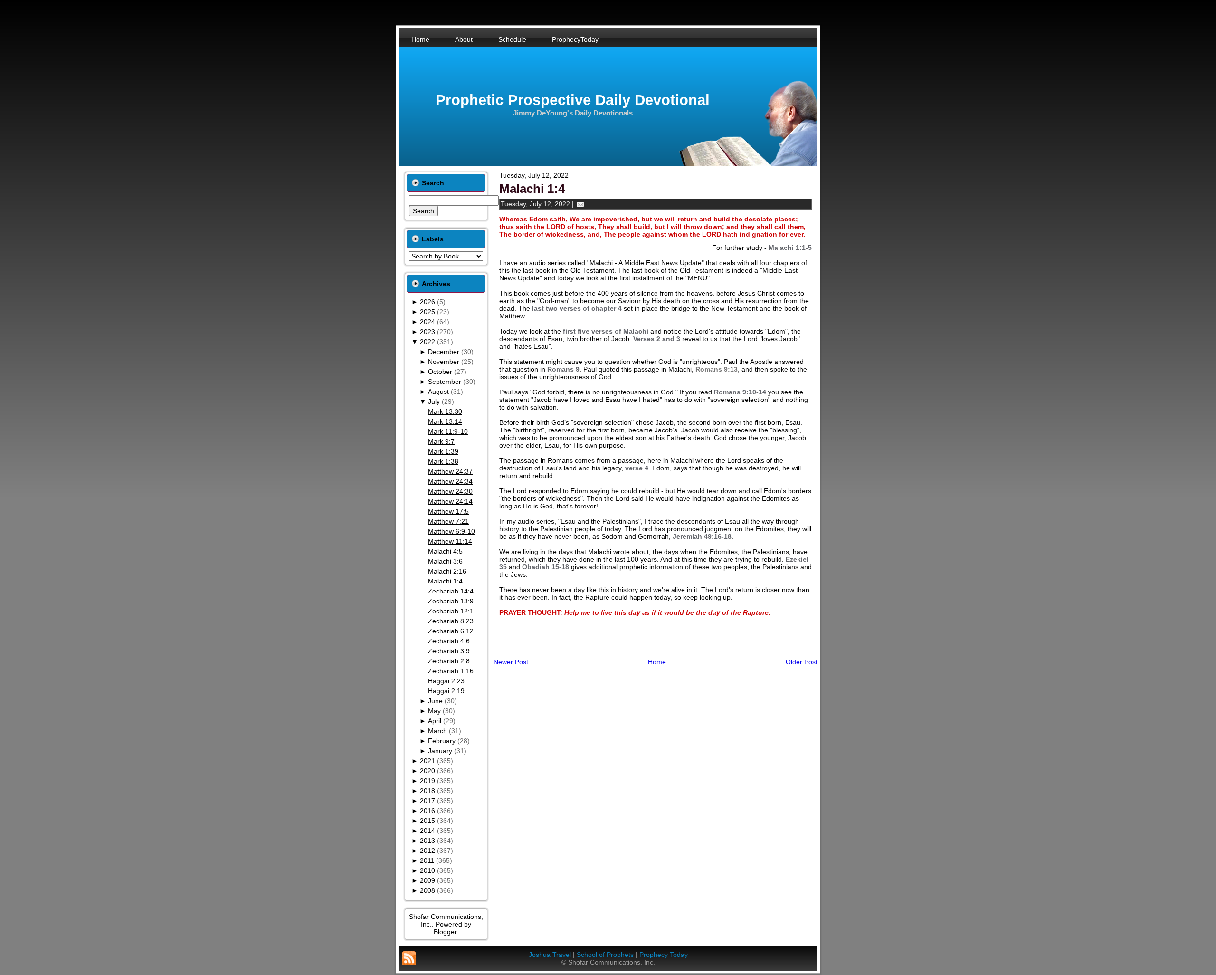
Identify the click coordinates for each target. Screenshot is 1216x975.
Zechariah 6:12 (451, 631)
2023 (427, 331)
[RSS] (409, 958)
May (434, 711)
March (437, 731)
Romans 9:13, (717, 369)
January (440, 751)
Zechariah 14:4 (451, 591)
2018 (427, 790)
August (438, 391)
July (434, 401)
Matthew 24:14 (450, 501)
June (435, 701)
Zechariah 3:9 (449, 651)
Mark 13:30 (445, 411)
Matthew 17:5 (448, 511)
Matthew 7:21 (448, 521)
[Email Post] (580, 204)
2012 (427, 850)
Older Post (801, 662)
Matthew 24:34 (450, 481)
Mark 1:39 (443, 451)
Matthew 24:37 (450, 471)
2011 (427, 860)
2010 (427, 870)
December (443, 351)
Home (657, 662)
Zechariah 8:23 (451, 621)
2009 (427, 880)
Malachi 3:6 (445, 561)
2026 (427, 302)
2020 (427, 770)
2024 (427, 321)
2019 (427, 780)
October (440, 371)
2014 (427, 830)
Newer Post (511, 662)
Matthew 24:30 (450, 491)
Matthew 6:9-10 (451, 531)
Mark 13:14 (445, 421)
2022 (427, 341)
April (434, 721)
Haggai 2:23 (446, 681)
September (444, 381)
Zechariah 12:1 (451, 611)
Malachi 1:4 (445, 581)
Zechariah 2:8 (449, 661)
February (442, 741)
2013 (427, 840)
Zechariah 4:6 (449, 641)
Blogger (445, 932)
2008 (427, 890)
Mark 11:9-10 (448, 431)
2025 (427, 311)
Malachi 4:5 (445, 551)
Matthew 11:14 (450, 541)
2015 (427, 820)
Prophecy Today (663, 954)
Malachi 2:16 (447, 571)
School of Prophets (605, 954)
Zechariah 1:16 (451, 671)
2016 (427, 810)
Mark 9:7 (441, 441)
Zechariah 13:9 (451, 601)
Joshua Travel (550, 954)
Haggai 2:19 (446, 691)
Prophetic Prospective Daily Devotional (573, 100)
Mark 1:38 (443, 461)
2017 (427, 800)
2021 (427, 761)
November (443, 361)
